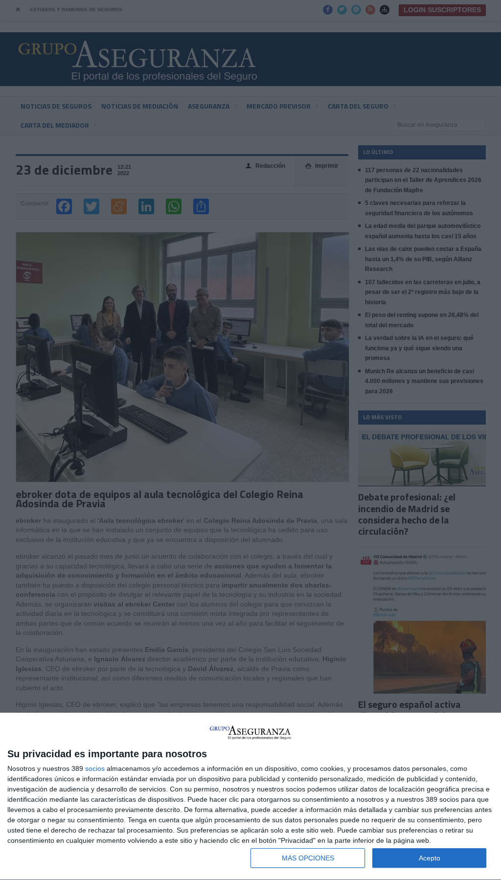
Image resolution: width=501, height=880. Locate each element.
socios (95, 768)
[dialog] (250, 796)
